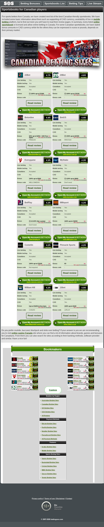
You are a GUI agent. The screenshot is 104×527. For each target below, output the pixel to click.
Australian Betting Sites (50, 400)
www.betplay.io (34, 239)
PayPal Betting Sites (49, 427)
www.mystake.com (70, 197)
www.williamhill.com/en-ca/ (34, 324)
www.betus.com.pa (70, 154)
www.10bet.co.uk (70, 324)
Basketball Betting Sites (50, 462)
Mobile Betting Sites (49, 451)
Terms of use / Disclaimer (55, 499)
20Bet (19, 386)
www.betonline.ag (34, 154)
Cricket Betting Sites (49, 466)
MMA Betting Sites (48, 470)
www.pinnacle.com (70, 282)
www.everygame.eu (34, 197)
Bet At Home (78, 358)
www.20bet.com (70, 112)
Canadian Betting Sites (50, 404)
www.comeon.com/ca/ (34, 282)
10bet (75, 386)
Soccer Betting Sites (49, 474)
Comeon (76, 369)
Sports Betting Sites (49, 459)
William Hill (77, 381)
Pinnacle (76, 375)
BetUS (19, 369)
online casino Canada (22, 333)
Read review (34, 103)
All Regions (46, 416)
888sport (76, 364)
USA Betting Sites (48, 412)
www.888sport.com (70, 239)
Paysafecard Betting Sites (51, 435)
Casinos (53, 390)
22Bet (19, 381)
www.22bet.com (34, 112)
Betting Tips (76, 3)
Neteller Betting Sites (49, 431)
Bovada (20, 358)
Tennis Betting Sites (49, 478)
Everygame (21, 375)
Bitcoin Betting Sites (49, 424)
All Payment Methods (49, 439)
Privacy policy (37, 499)
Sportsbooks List (55, 3)
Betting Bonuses (30, 3)
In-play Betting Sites (49, 447)
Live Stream (94, 3)
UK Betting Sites (48, 408)
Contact (69, 499)
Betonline (20, 364)
